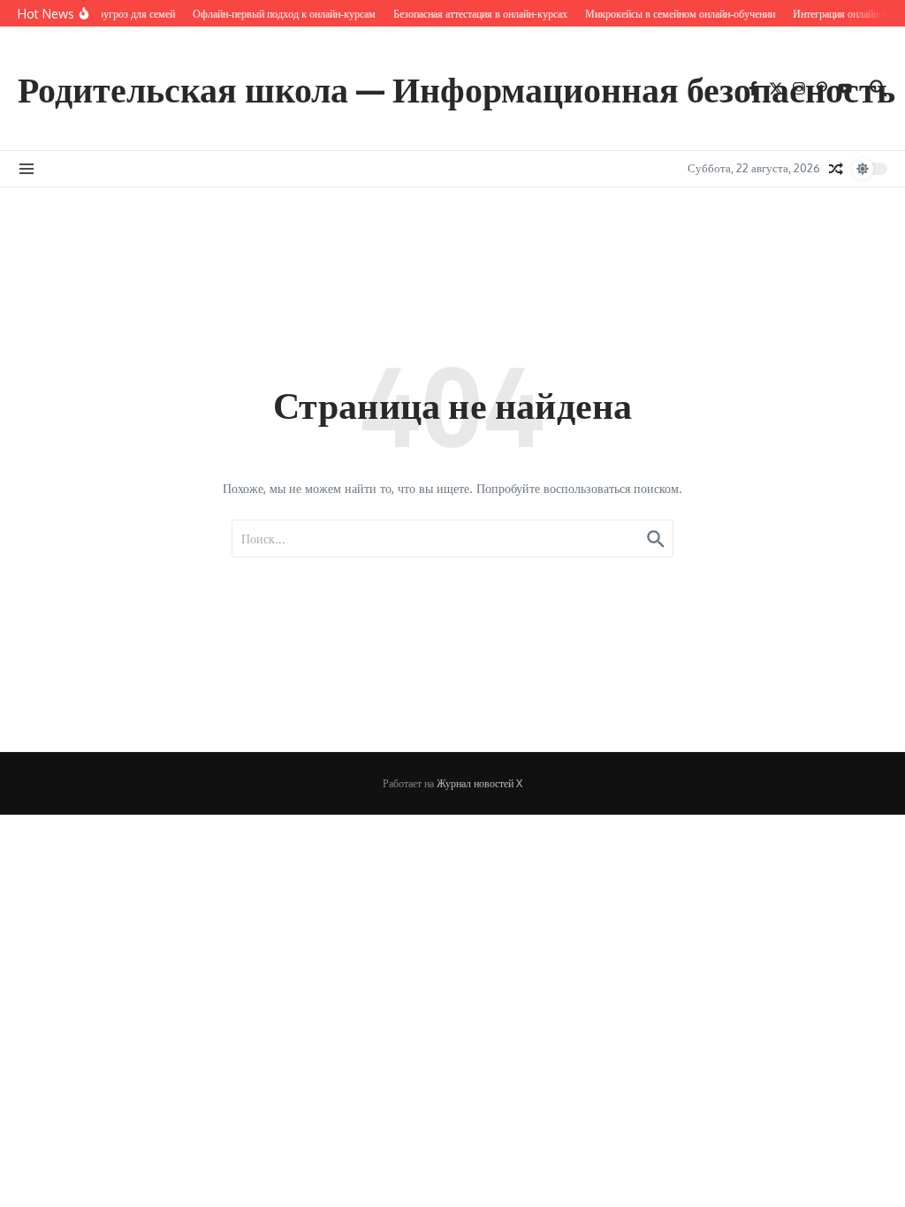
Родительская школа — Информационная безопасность (456, 88)
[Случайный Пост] (836, 169)
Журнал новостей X (479, 783)
